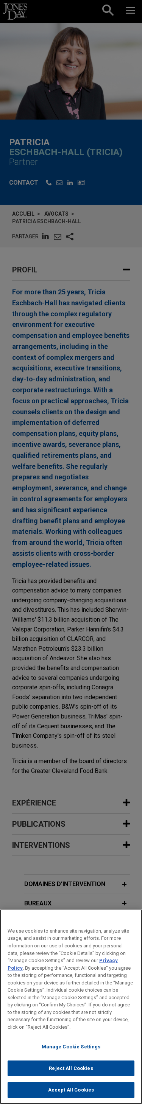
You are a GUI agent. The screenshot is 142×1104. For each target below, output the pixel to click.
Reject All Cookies (71, 1068)
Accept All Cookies (71, 1090)
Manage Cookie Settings (71, 1047)
